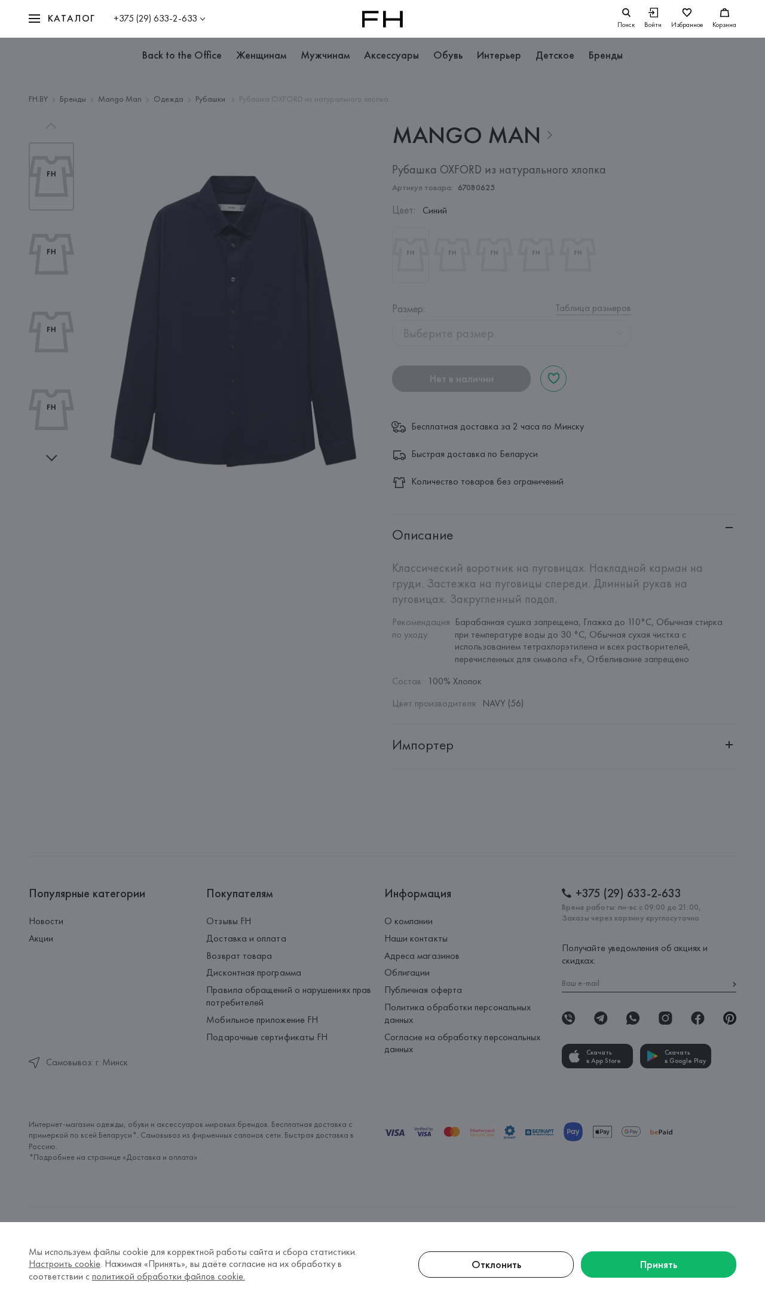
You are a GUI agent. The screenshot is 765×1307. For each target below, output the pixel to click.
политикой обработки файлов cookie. (168, 1276)
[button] (62, 19)
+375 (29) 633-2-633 (155, 18)
